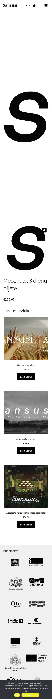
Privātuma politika (30, 695)
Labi (17, 695)
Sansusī (10, 5)
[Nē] (48, 689)
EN (29, 5)
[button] (44, 230)
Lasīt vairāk (26, 376)
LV (26, 5)
